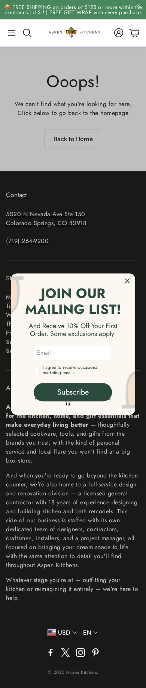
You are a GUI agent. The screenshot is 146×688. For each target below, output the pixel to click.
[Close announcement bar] (138, 5)
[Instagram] (80, 652)
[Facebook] (50, 652)
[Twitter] (65, 652)
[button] (11, 33)
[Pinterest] (95, 652)
